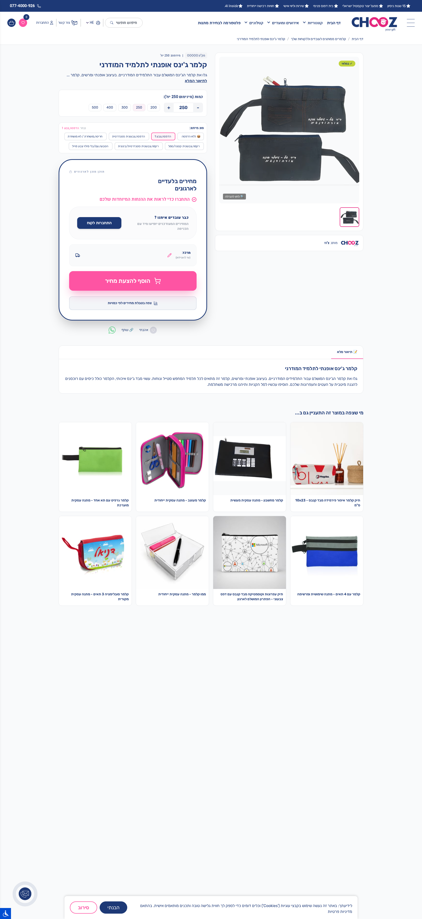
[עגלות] (11, 23)
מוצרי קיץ (276, 742)
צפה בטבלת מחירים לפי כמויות (130, 303)
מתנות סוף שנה (347, 766)
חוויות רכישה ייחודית (260, 6)
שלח (106, 840)
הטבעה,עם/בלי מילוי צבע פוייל (90, 146)
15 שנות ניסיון (396, 6)
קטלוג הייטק (349, 758)
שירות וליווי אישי (293, 6)
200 (153, 107)
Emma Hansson (270, 811)
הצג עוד (226, 772)
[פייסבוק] (330, 893)
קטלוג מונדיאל (348, 773)
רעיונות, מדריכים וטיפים (265, 827)
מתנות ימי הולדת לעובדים (340, 750)
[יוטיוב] (306, 893)
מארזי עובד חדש (346, 742)
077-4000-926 (202, 810)
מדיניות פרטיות (340, 911)
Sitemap (276, 819)
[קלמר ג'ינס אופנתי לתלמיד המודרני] (289, 130)
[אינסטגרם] (354, 893)
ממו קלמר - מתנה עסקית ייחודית (182, 594)
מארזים (277, 758)
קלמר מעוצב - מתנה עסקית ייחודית (180, 500)
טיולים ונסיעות (272, 750)
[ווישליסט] (23, 23)
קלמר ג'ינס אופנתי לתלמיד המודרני (261, 39)
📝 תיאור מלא (347, 352)
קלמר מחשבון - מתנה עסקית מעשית (256, 500)
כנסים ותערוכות (271, 773)
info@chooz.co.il (203, 818)
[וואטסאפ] (342, 893)
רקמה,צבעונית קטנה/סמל (184, 146)
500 (95, 107)
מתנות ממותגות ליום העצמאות (336, 781)
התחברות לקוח (99, 223)
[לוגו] (374, 22)
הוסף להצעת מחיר (127, 280)
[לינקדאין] (318, 893)
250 (139, 107)
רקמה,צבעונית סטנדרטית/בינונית (138, 146)
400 (109, 107)
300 (124, 107)
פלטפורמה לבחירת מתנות (219, 23)
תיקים (278, 766)
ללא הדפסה (191, 136)
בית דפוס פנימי (323, 6)
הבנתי (113, 907)
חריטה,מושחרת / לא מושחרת (85, 136)
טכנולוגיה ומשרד (270, 781)
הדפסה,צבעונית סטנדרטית (128, 136)
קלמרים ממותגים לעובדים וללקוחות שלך (318, 39)
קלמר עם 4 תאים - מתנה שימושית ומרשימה (328, 594)
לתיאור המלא (196, 80)
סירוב (83, 907)
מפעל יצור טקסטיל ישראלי (360, 6)
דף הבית (334, 23)
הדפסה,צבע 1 (163, 136)
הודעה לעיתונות (271, 834)
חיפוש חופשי (126, 22)
